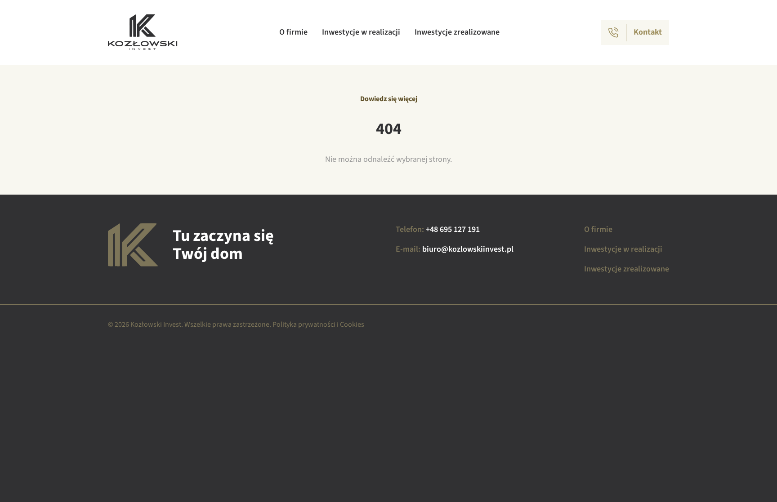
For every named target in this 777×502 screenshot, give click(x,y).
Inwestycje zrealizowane (457, 32)
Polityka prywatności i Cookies (318, 324)
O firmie (293, 32)
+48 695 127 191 (453, 229)
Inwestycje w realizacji (361, 32)
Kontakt (648, 32)
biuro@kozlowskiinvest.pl (468, 249)
